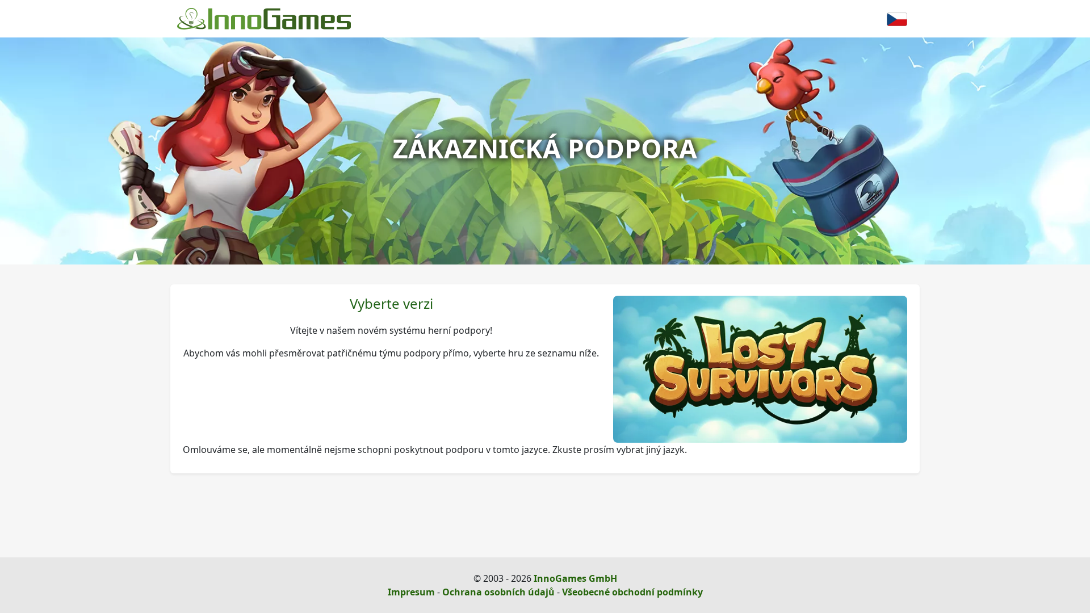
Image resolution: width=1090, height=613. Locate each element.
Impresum (411, 592)
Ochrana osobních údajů (498, 592)
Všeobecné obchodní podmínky (632, 592)
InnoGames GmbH (575, 578)
